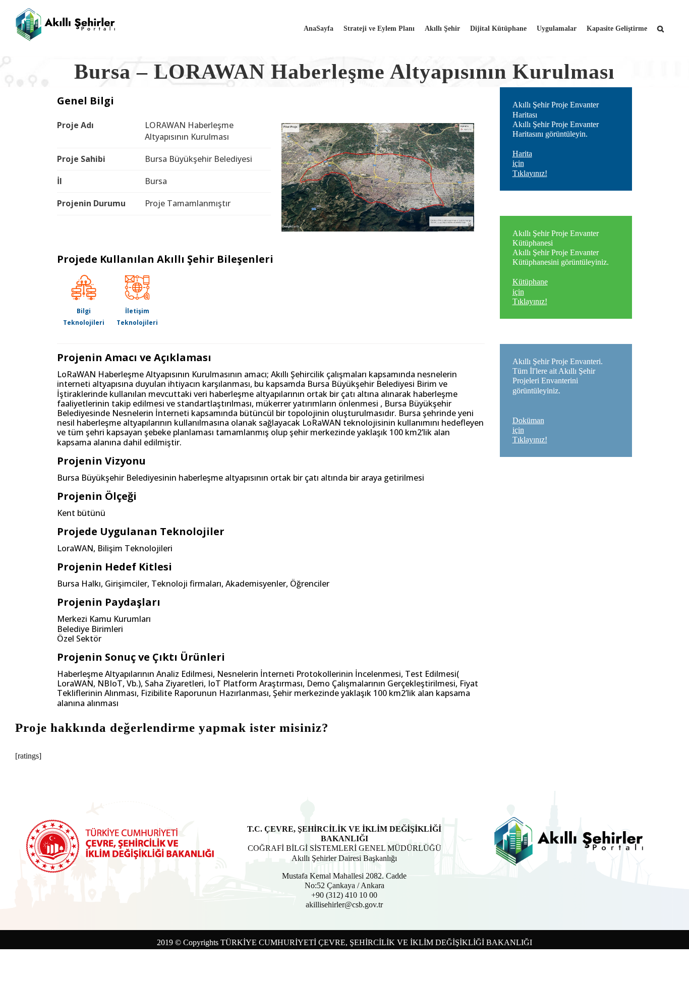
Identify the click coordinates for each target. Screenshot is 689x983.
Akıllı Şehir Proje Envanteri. (557, 400)
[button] (660, 27)
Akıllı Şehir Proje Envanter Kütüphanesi (560, 267)
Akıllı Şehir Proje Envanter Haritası (555, 138)
